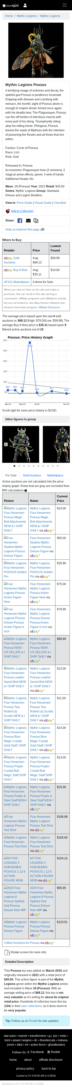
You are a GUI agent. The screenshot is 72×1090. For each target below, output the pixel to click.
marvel (22, 1035)
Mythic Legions (27, 15)
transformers (38, 1035)
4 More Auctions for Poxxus (22, 942)
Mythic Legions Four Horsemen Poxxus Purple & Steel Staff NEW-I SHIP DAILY (41, 796)
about (28, 1059)
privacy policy (25, 1068)
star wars (10, 1035)
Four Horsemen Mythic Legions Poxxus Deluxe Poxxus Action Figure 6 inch (40, 618)
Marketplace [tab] (55, 475)
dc (35, 1040)
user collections (31, 1006)
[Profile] (25, 5)
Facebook (37, 1052)
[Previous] (6, 444)
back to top (49, 1068)
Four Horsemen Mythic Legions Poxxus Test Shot (41, 821)
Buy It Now (20, 270)
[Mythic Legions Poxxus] (36, 50)
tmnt (7, 1040)
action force (38, 1044)
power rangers (22, 1040)
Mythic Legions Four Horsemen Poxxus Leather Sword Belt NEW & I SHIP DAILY (41, 677)
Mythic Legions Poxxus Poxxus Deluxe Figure (40, 926)
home (13, 1059)
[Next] (66, 444)
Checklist (60, 202)
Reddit (33, 1020)
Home (9, 15)
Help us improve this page (22, 229)
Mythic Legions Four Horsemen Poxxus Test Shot (41, 842)
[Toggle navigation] (64, 5)
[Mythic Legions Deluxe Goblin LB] (20, 444)
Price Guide (24, 202)
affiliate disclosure (51, 1059)
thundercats (47, 1040)
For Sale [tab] (11, 475)
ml (26, 1044)
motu (63, 1035)
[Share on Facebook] (20, 220)
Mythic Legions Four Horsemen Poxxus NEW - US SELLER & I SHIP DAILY (40, 647)
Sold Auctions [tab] (32, 475)
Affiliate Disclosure (49, 307)
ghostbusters (56, 1044)
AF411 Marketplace (16, 281)
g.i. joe (53, 1035)
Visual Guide (43, 202)
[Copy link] (36, 220)
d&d (19, 1044)
